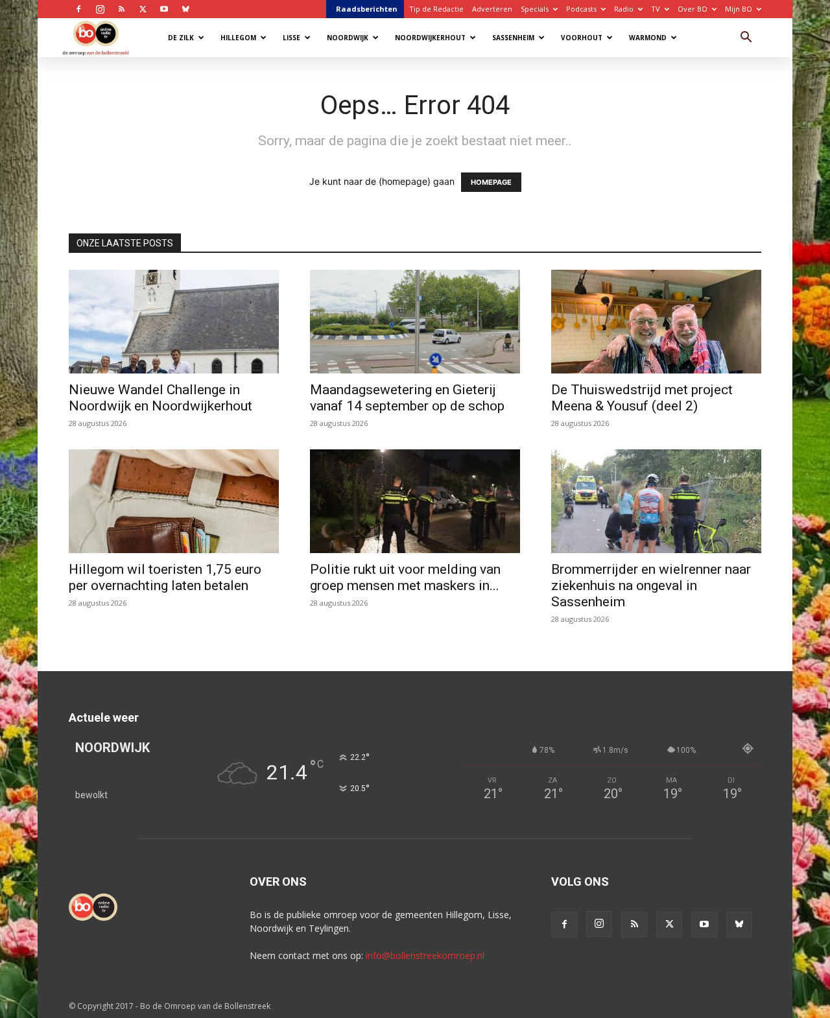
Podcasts (581, 9)
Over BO (692, 9)
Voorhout (581, 37)
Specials (535, 9)
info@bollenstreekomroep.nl (425, 955)
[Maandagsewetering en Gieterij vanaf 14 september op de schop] (415, 321)
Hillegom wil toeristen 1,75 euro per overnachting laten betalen (165, 577)
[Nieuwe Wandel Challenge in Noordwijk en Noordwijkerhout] (174, 321)
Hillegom (238, 37)
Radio (624, 9)
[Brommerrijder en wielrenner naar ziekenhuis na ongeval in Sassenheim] (656, 501)
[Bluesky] (185, 9)
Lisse (291, 37)
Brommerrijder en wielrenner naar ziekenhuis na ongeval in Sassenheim (651, 586)
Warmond (648, 37)
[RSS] (121, 9)
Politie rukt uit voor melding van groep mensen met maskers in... (405, 577)
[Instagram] (100, 9)
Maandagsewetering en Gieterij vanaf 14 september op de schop (407, 398)
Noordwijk (347, 37)
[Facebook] (78, 9)
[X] (142, 9)
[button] (745, 38)
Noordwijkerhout (430, 37)
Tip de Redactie (436, 9)
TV (655, 9)
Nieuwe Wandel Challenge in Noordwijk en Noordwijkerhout (160, 398)
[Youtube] (164, 9)
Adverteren (492, 9)
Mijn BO (738, 9)
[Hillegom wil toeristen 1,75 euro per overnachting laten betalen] (174, 501)
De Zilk (181, 37)
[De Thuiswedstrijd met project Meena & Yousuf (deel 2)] (656, 321)
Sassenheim (513, 37)
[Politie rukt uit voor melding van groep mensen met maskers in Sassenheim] (415, 501)
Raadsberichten (366, 9)
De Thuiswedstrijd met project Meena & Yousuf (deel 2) (642, 398)
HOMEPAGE (491, 182)
